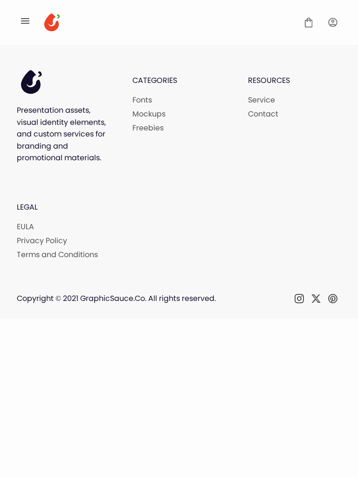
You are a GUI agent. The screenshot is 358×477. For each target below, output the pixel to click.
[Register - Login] (332, 22)
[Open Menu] (25, 22)
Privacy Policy (42, 240)
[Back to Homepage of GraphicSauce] (167, 22)
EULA (25, 226)
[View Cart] (308, 22)
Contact (263, 114)
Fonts (142, 100)
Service (261, 100)
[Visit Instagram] (299, 298)
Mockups (148, 114)
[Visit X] (316, 298)
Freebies (148, 128)
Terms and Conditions (57, 254)
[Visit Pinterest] (332, 298)
